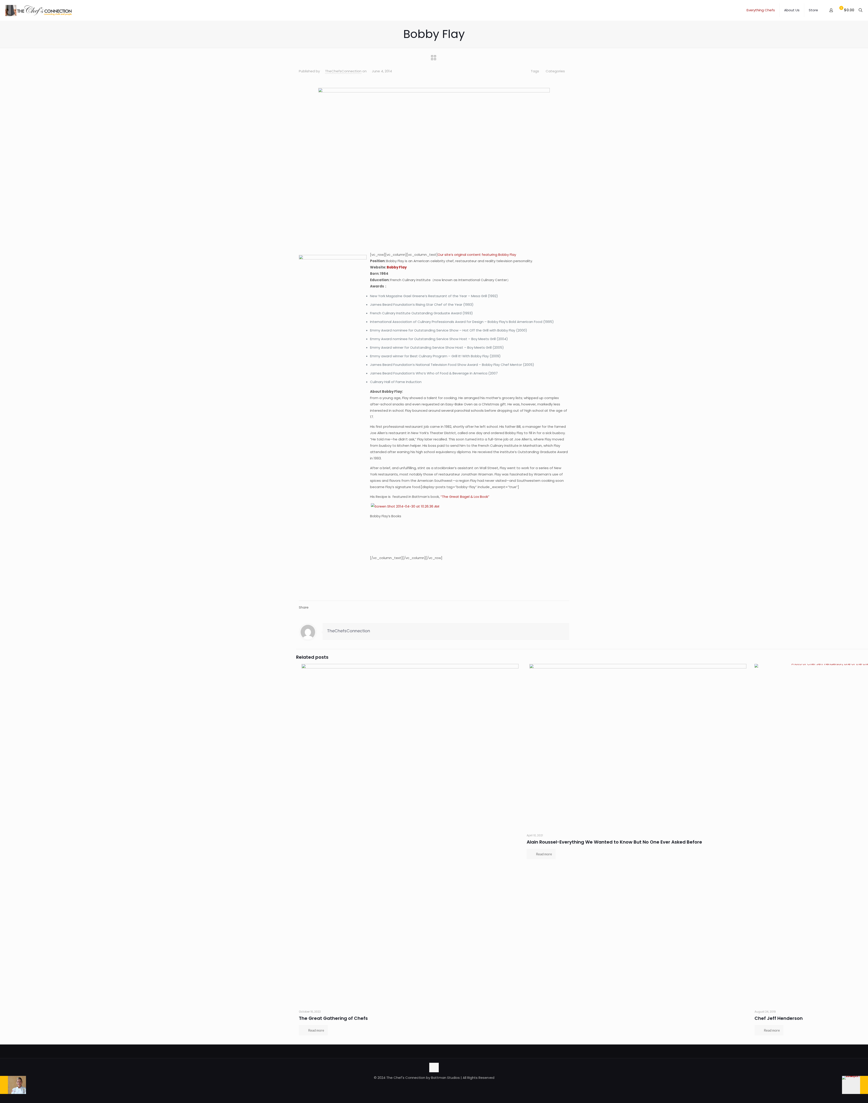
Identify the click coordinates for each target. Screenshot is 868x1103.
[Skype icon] (422, 1086)
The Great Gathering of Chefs (333, 1018)
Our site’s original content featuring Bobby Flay (477, 254)
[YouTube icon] (441, 1086)
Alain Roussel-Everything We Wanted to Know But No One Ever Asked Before (614, 842)
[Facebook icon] (427, 1086)
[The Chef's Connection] (38, 10)
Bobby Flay (396, 267)
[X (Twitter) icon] (431, 1086)
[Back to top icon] (434, 1067)
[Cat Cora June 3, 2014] (13, 1085)
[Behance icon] (446, 1086)
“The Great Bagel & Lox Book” (464, 496)
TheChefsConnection (343, 71)
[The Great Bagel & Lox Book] (370, 506)
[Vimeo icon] (436, 1086)
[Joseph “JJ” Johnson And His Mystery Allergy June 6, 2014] (855, 1085)
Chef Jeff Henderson (779, 1018)
